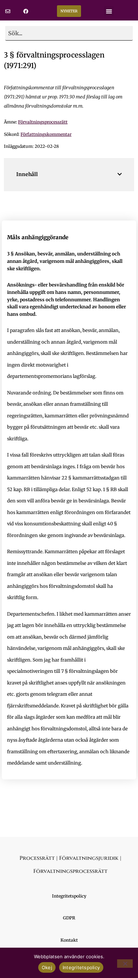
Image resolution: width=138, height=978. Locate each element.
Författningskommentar (46, 134)
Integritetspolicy (81, 967)
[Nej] (125, 963)
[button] (109, 11)
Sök (125, 33)
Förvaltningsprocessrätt (43, 122)
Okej (47, 967)
